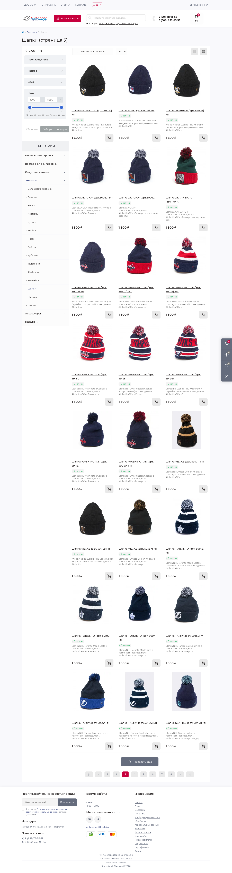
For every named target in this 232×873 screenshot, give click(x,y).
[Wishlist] (110, 68)
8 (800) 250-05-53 (169, 20)
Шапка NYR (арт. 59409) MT (136, 110)
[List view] (194, 51)
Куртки (32, 222)
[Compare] (110, 75)
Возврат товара (143, 832)
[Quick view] (110, 62)
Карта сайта (141, 836)
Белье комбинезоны (40, 188)
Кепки (31, 205)
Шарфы (32, 297)
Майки (32, 230)
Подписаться (67, 802)
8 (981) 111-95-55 (168, 16)
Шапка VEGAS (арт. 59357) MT (138, 548)
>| (190, 774)
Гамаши (32, 197)
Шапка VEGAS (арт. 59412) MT (91, 548)
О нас (138, 806)
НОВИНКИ (32, 321)
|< (89, 774)
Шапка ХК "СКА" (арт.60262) (137, 197)
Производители (143, 840)
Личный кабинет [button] (199, 5)
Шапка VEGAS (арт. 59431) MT (185, 461)
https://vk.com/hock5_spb (89, 819)
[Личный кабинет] (226, 376)
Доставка (30, 5)
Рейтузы (33, 247)
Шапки (32, 288)
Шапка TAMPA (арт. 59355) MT (185, 635)
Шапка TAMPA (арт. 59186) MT (138, 722)
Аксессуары (33, 313)
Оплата (65, 5)
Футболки (33, 272)
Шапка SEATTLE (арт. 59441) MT (186, 722)
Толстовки (34, 263)
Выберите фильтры (54, 129)
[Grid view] (203, 51)
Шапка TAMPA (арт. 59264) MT (91, 722)
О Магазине (48, 5)
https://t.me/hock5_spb (97, 819)
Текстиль (32, 32)
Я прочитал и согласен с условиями (47, 812)
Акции (97, 5)
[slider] (30, 107)
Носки (31, 238)
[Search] (90, 17)
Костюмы (33, 213)
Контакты (81, 5)
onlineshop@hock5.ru (98, 827)
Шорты (32, 305)
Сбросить (32, 129)
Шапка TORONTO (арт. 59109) (91, 635)
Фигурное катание (37, 172)
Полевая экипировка (39, 155)
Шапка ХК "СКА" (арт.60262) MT (92, 197)
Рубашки (33, 255)
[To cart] (109, 138)
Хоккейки (33, 280)
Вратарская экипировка (41, 163)
